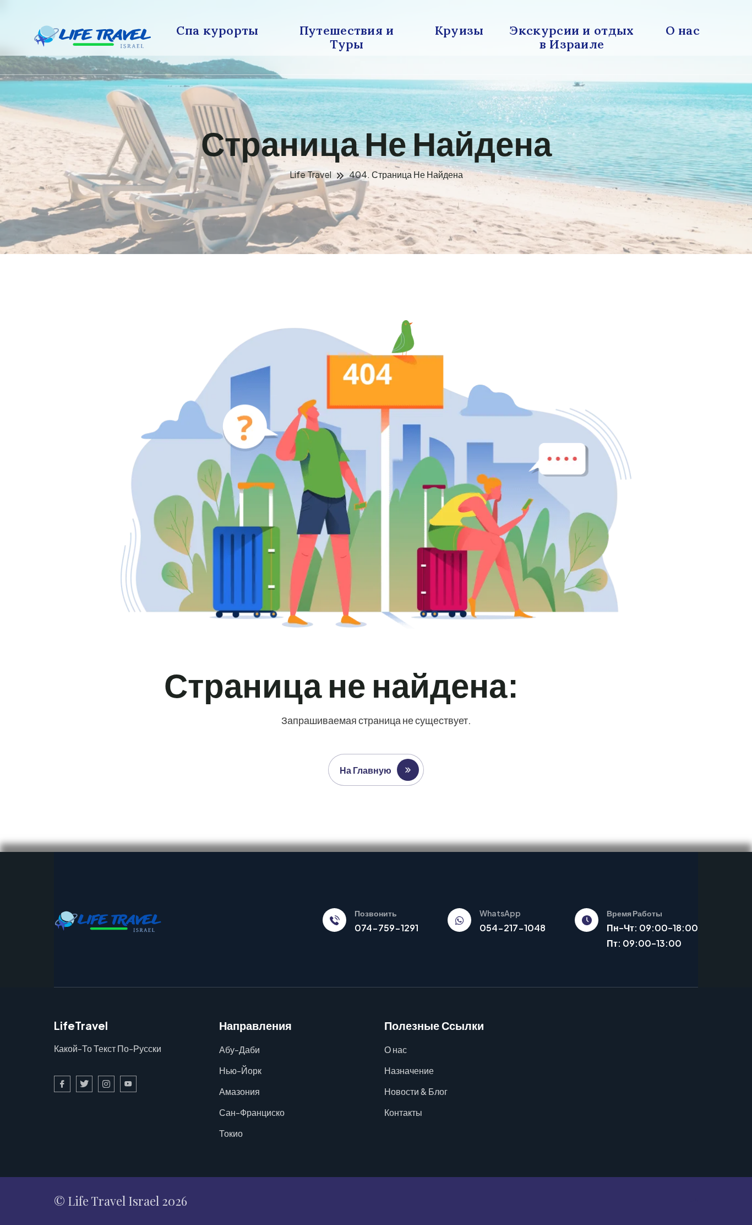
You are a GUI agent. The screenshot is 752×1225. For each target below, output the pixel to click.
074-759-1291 (386, 927)
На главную (365, 770)
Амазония (239, 1091)
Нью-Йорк (240, 1070)
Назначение (409, 1070)
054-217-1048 (512, 927)
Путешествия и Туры (346, 37)
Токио (231, 1133)
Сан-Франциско (252, 1112)
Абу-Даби (239, 1049)
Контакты (403, 1112)
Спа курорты (217, 30)
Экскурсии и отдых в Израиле (572, 30)
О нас (683, 30)
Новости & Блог (416, 1091)
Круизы (459, 30)
